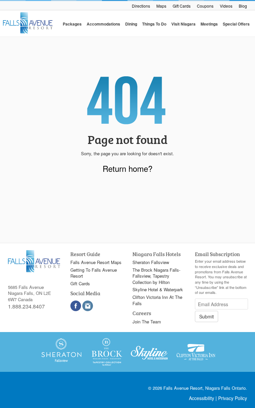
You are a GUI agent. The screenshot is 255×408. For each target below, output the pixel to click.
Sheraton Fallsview (150, 262)
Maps (161, 6)
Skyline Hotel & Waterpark (157, 289)
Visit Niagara (183, 24)
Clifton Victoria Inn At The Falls (157, 300)
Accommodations (103, 24)
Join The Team (146, 321)
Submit (206, 316)
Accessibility (201, 398)
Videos (226, 6)
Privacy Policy (232, 398)
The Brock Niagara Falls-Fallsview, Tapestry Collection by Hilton (156, 276)
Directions (141, 6)
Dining (131, 24)
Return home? (127, 168)
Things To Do (154, 24)
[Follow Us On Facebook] (75, 306)
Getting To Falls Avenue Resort (93, 273)
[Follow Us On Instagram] (87, 306)
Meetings (209, 24)
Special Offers (236, 24)
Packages (72, 24)
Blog (243, 6)
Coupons (205, 6)
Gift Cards (182, 6)
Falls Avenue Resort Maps (96, 262)
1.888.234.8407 (26, 306)
